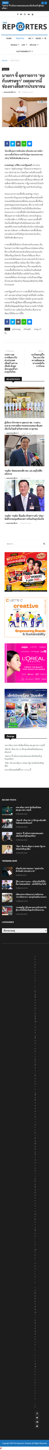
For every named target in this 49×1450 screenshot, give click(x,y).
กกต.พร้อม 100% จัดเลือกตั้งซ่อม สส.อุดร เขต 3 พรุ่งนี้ (25, 745)
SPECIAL (33, 45)
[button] (42, 3)
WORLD (14, 45)
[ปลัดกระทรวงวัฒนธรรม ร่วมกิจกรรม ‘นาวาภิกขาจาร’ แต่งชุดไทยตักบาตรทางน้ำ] (8, 898)
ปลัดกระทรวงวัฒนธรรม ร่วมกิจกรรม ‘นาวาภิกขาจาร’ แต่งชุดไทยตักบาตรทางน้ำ (31, 897)
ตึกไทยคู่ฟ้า (27, 329)
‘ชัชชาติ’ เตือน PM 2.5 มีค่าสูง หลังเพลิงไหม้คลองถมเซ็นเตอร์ (24, 750)
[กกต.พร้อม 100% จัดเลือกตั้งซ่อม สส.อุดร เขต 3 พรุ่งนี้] (8, 811)
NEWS (38, 38)
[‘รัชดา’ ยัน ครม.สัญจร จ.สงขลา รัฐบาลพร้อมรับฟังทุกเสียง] (8, 850)
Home (9, 38)
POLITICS (20, 38)
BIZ (29, 38)
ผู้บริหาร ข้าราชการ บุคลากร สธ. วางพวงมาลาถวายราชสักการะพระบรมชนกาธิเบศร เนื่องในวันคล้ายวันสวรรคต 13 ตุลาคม (23, 425)
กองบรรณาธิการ (12, 478)
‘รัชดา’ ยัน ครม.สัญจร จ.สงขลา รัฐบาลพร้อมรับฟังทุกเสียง (24, 764)
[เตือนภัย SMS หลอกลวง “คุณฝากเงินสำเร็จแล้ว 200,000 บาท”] (8, 872)
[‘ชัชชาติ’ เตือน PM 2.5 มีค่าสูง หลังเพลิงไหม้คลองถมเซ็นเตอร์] (8, 824)
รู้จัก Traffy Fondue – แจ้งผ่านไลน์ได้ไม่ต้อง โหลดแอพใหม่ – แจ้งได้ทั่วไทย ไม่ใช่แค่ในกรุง (31, 884)
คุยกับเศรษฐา (16, 329)
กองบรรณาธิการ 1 (10, 92)
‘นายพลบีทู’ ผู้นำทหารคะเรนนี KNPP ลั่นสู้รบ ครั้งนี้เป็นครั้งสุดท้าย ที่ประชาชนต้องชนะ (31, 910)
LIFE (23, 45)
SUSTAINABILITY (23, 51)
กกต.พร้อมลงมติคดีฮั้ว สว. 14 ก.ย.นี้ (18, 770)
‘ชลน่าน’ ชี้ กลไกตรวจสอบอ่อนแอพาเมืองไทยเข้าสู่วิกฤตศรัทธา (23, 757)
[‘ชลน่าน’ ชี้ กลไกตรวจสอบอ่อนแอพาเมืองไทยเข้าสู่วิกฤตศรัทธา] (8, 837)
